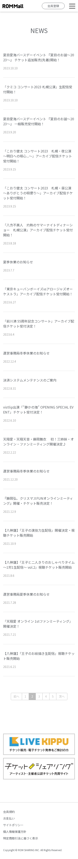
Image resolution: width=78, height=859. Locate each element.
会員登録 (53, 6)
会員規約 (9, 812)
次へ (62, 696)
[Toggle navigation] (72, 6)
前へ (16, 696)
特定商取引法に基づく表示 (20, 838)
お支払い (9, 818)
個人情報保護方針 (14, 832)
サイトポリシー (13, 825)
